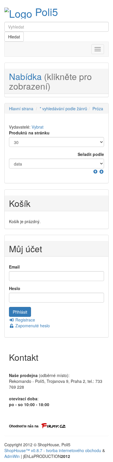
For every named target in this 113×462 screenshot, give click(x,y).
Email (14, 267)
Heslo (14, 288)
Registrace (24, 320)
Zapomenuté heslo (32, 325)
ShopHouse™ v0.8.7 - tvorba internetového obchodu (52, 450)
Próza (97, 108)
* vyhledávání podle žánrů (63, 108)
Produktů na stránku (29, 133)
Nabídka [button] (50, 81)
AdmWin (12, 456)
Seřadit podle (91, 154)
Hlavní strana (21, 108)
